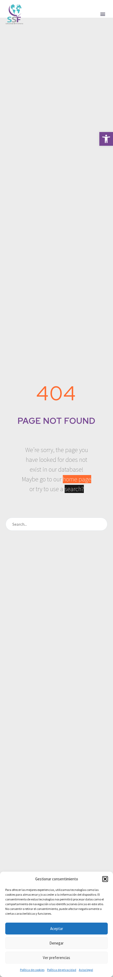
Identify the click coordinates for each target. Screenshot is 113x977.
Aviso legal (86, 970)
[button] (106, 139)
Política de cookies (32, 970)
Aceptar (56, 928)
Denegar (56, 943)
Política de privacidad (61, 970)
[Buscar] (101, 524)
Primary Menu (102, 14)
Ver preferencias (56, 957)
